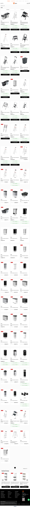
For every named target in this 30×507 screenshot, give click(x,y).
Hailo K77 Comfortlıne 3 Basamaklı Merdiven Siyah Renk (5, 67)
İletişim (8, 496)
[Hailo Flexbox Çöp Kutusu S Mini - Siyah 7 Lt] (24, 60)
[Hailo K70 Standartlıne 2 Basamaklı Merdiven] (15, 105)
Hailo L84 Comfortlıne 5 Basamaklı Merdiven (5, 180)
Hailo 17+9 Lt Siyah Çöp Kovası (24, 307)
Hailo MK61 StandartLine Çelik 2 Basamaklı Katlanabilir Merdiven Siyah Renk (24, 23)
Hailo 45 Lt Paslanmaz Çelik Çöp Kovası (14, 380)
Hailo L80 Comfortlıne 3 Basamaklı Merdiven (15, 135)
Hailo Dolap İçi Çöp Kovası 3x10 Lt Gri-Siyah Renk (5, 22)
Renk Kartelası (9, 493)
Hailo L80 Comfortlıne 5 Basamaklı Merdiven (5, 158)
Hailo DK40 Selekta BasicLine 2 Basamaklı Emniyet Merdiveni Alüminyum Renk (24, 158)
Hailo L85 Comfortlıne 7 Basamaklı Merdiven (5, 45)
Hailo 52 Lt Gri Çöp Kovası (4, 200)
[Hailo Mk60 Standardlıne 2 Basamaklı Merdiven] (15, 414)
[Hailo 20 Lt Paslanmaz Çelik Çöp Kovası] (24, 249)
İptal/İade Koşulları (3, 497)
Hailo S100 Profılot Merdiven (23, 441)
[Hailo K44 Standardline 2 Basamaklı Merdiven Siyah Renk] (24, 38)
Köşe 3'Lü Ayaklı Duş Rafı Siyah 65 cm (6, 483)
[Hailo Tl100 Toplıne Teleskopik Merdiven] (5, 435)
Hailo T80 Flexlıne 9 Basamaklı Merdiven (4, 135)
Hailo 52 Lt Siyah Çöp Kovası (4, 359)
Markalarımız (2, 493)
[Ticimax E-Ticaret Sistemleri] (15, 506)
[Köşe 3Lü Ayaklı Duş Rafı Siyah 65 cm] (6, 477)
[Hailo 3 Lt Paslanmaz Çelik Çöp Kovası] (15, 211)
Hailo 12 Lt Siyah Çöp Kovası (14, 238)
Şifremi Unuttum (17, 495)
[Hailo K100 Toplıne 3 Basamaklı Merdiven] (24, 83)
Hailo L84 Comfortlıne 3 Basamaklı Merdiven (24, 180)
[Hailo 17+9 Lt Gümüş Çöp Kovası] (5, 300)
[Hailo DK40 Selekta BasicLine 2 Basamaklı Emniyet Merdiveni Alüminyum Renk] (24, 150)
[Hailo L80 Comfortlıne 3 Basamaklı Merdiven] (15, 128)
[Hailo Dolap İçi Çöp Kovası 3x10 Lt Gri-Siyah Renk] (5, 15)
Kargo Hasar (9, 494)
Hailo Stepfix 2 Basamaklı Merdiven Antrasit (15, 45)
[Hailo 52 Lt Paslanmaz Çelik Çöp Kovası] (15, 335)
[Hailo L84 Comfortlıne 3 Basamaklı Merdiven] (24, 173)
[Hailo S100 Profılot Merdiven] (24, 435)
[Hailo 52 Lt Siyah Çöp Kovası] (5, 352)
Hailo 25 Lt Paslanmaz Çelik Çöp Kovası (5, 256)
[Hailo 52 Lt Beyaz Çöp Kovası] (24, 335)
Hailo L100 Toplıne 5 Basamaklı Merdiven (24, 421)
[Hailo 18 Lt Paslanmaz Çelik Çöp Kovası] (24, 231)
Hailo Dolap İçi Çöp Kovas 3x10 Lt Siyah (5, 218)
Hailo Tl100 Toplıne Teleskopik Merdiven (4, 442)
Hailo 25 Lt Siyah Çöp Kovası (14, 255)
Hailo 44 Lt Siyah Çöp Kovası (4, 290)
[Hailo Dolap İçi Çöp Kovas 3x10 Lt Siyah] (5, 211)
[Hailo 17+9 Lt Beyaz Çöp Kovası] (15, 300)
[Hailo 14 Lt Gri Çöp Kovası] (5, 373)
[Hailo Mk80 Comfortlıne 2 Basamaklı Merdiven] (5, 105)
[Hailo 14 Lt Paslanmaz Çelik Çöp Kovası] (15, 352)
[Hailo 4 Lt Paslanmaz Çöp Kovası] (5, 452)
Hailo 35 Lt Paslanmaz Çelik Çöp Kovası (14, 325)
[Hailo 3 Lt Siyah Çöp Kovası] (24, 211)
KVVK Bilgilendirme (3, 494)
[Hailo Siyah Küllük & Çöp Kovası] (24, 373)
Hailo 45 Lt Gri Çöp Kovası (4, 400)
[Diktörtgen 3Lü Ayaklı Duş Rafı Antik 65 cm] (24, 477)
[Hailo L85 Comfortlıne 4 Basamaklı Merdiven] (15, 173)
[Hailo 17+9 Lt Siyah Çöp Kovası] (24, 300)
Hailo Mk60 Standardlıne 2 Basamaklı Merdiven (15, 421)
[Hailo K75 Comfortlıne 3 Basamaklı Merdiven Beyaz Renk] (15, 60)
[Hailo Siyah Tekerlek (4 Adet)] (24, 393)
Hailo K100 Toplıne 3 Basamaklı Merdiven (24, 90)
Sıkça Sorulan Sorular (17, 494)
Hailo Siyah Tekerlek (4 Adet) (23, 400)
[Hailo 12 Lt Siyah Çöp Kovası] (15, 231)
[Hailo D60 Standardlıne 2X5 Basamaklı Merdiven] (15, 435)
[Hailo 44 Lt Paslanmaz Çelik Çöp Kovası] (15, 83)
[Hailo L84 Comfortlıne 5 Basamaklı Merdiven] (5, 173)
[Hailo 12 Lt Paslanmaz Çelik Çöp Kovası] (5, 231)
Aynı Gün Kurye (9, 497)
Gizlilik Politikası (2, 495)
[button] (4, 41)
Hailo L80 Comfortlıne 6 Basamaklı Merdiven (15, 158)
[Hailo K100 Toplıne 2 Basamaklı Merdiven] (5, 414)
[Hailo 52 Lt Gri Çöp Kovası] (5, 193)
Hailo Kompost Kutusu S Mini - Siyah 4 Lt (24, 201)
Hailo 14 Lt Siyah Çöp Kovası (23, 359)
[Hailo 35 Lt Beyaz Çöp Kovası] (24, 318)
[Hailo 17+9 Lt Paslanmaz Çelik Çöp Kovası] (24, 283)
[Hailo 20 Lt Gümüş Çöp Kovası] (5, 266)
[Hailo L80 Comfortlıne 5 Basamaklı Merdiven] (5, 150)
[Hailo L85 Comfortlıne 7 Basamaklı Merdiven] (5, 38)
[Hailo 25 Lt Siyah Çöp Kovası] (15, 249)
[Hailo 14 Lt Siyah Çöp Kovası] (24, 352)
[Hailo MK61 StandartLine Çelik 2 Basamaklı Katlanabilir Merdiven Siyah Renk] (24, 15)
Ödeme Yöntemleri (17, 493)
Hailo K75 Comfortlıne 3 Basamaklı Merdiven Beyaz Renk (15, 67)
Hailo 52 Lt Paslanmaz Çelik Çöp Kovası (14, 342)
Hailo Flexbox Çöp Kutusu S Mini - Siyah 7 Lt (24, 67)
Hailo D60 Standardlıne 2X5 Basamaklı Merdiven (14, 442)
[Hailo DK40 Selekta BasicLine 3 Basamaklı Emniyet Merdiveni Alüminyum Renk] (15, 15)
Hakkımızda (2, 492)
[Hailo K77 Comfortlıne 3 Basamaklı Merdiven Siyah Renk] (5, 60)
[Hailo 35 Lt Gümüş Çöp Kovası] (15, 193)
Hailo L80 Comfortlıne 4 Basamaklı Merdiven (24, 135)
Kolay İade (16, 497)
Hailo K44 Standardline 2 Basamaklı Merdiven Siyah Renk (24, 45)
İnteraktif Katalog (10, 492)
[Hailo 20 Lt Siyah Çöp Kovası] (24, 266)
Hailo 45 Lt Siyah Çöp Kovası (14, 400)
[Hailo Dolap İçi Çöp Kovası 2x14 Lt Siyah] (5, 83)
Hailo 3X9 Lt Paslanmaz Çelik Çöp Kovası (5, 325)
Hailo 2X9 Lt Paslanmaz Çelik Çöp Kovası (15, 290)
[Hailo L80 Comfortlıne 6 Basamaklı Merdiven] (15, 150)
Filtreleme (22, 9)
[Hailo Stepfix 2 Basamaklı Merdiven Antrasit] (15, 38)
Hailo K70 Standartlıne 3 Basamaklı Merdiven (24, 112)
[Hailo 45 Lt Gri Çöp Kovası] (5, 393)
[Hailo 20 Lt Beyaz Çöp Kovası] (15, 266)
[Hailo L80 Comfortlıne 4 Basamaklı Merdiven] (24, 128)
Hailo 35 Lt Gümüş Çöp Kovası (14, 200)
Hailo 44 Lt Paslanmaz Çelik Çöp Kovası (14, 90)
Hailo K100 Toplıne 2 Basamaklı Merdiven (4, 421)
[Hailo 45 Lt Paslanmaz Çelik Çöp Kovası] (15, 373)
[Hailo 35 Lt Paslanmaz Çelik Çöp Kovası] (15, 318)
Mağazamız (16, 492)
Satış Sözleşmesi (3, 496)
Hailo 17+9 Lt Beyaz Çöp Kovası (14, 307)
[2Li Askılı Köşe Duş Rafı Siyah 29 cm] (15, 477)
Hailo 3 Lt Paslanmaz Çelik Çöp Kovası (14, 218)
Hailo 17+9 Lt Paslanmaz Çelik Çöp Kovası (24, 290)
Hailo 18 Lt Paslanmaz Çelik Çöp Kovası (24, 239)
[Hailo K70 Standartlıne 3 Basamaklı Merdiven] (24, 105)
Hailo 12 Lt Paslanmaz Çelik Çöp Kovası (4, 239)
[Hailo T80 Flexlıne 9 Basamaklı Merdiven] (5, 128)
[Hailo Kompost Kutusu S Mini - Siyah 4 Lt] (24, 193)
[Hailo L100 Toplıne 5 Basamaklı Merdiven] (24, 414)
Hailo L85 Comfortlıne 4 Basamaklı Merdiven (15, 180)
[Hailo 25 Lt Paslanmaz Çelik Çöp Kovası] (5, 249)
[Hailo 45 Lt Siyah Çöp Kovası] (15, 393)
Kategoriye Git (25, 468)
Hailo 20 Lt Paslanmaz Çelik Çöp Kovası (24, 256)
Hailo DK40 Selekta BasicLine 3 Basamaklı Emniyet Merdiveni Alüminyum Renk (14, 23)
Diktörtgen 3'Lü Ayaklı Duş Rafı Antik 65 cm (23, 483)
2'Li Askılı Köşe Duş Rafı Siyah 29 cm (15, 483)
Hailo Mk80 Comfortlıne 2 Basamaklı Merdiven (5, 112)
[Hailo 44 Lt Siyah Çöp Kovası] (5, 283)
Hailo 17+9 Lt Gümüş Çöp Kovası (5, 307)
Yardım (8, 495)
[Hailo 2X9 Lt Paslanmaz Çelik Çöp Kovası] (15, 283)
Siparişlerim (16, 496)
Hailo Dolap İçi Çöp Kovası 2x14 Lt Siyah (5, 90)
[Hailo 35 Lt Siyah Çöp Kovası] (5, 335)
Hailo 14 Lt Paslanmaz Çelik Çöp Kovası (14, 359)
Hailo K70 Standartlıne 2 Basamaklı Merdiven (15, 112)
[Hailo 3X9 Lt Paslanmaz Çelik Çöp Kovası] (5, 318)
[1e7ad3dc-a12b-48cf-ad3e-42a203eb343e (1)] (23, 499)
